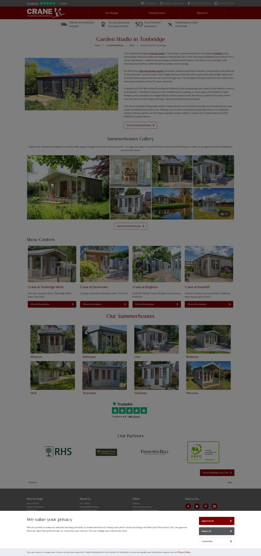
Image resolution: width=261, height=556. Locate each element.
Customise (207, 541)
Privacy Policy (184, 552)
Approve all (208, 520)
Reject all (206, 531)
